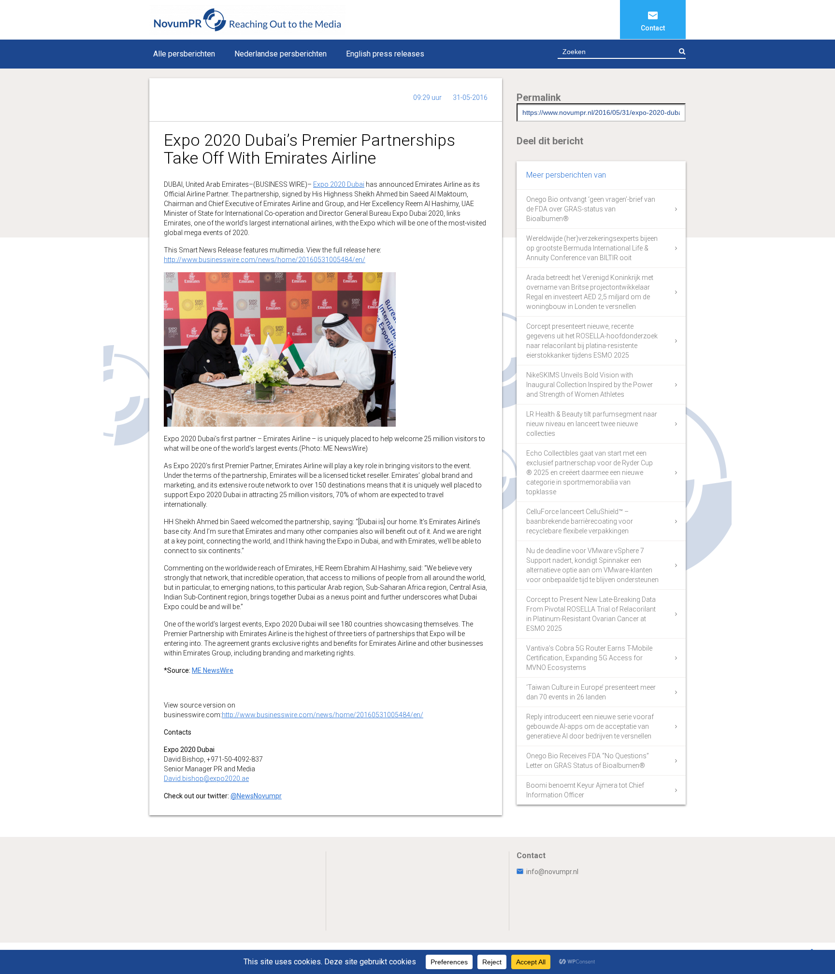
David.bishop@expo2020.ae (206, 778)
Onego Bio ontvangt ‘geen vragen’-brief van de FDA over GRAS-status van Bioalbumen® (590, 209)
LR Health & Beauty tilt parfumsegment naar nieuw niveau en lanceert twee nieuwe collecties (591, 423)
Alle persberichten (184, 53)
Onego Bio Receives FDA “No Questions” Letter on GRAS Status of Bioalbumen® (587, 760)
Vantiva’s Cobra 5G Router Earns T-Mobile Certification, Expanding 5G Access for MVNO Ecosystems (589, 657)
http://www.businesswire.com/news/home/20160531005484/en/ (264, 260)
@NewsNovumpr (256, 796)
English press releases (385, 53)
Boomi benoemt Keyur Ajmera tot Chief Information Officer (585, 790)
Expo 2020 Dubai (338, 184)
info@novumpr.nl (552, 872)
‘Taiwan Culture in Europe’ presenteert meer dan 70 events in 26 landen (591, 692)
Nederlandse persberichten (280, 53)
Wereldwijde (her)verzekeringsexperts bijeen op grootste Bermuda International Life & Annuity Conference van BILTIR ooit (592, 248)
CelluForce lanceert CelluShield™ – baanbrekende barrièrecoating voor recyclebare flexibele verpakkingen (579, 521)
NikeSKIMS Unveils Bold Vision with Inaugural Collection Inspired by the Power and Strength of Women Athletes (589, 384)
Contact (653, 28)
